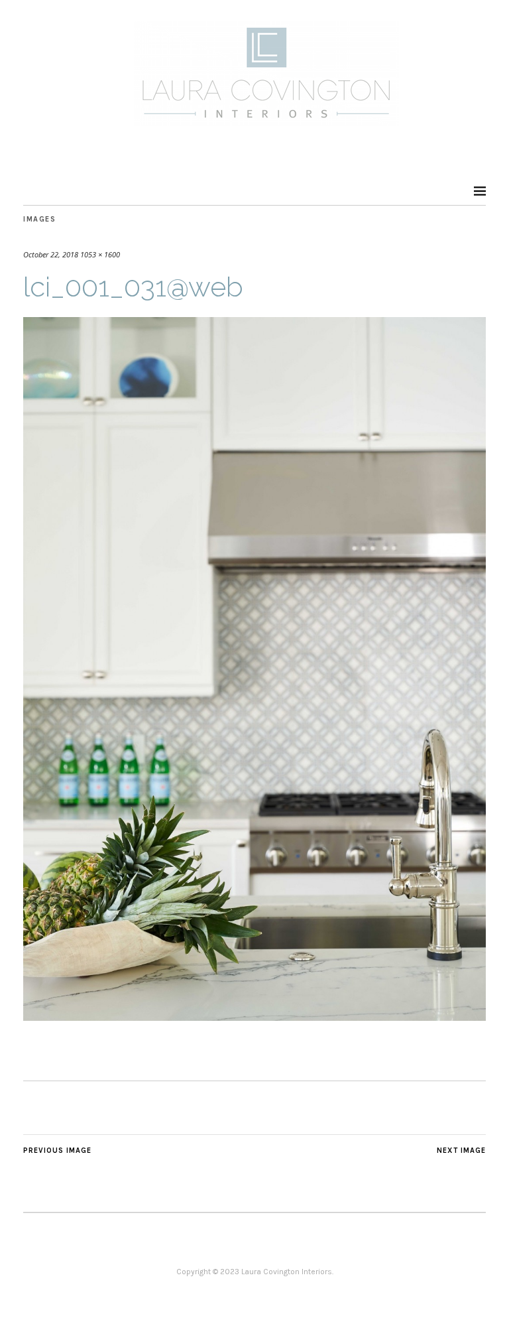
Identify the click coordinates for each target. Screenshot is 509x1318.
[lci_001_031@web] (254, 1017)
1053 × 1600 (100, 254)
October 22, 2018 (50, 254)
